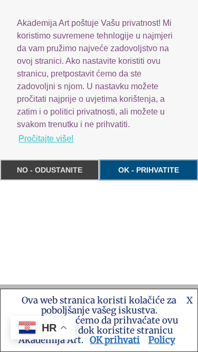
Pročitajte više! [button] (45, 138)
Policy (161, 340)
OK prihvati (115, 340)
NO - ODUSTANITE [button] (49, 170)
